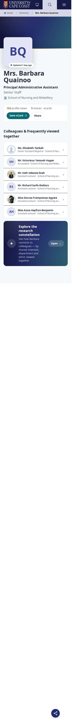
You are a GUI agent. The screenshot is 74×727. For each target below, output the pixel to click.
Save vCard (18, 115)
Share (37, 115)
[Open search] (50, 4)
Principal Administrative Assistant (31, 87)
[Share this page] (55, 713)
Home (8, 13)
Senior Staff (12, 92)
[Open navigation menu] (64, 4)
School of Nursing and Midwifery (30, 98)
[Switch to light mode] (37, 5)
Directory (24, 12)
